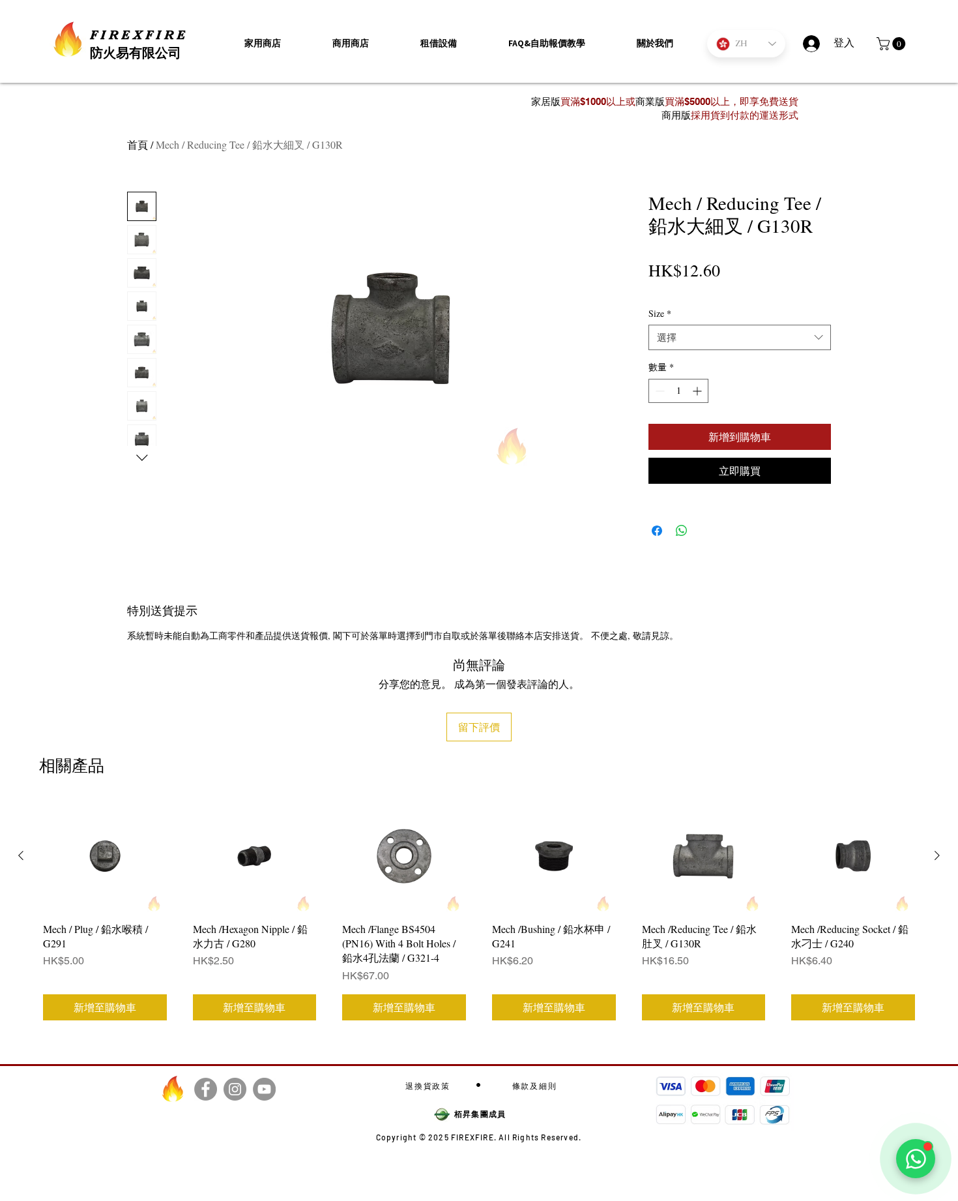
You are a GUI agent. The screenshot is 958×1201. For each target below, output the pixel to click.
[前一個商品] (21, 855)
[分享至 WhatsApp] (681, 531)
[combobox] (739, 337)
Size (659, 313)
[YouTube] (264, 1089)
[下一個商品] (937, 855)
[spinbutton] (678, 390)
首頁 (137, 144)
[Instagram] (235, 1089)
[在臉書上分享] (657, 531)
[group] (479, 912)
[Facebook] (205, 1089)
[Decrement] (658, 390)
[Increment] (698, 390)
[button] (655, 43)
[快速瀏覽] (105, 856)
